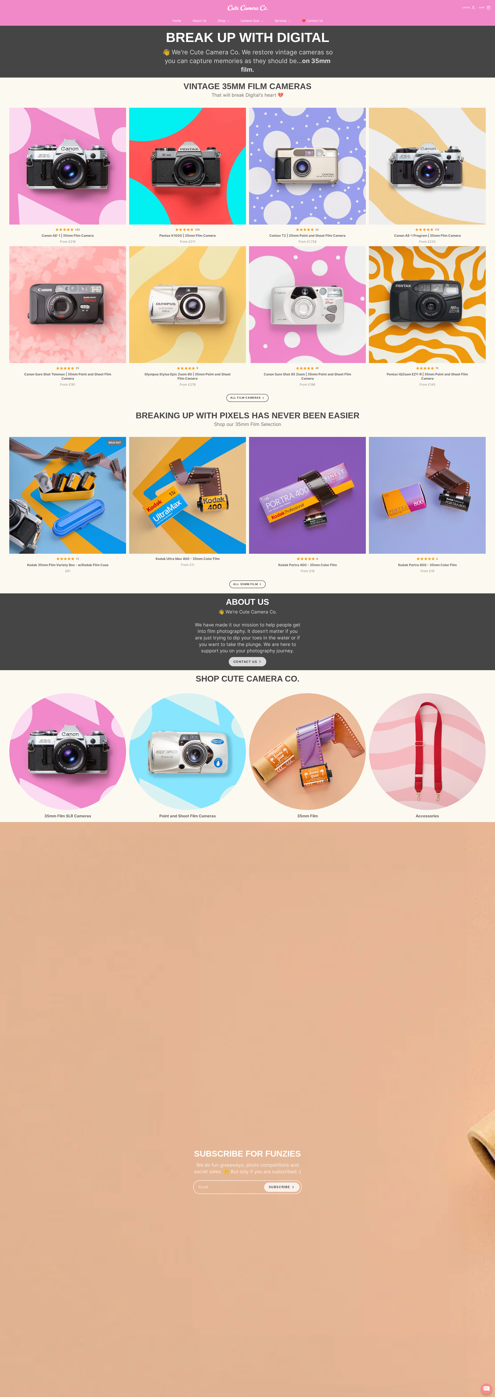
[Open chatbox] (486, 1388)
